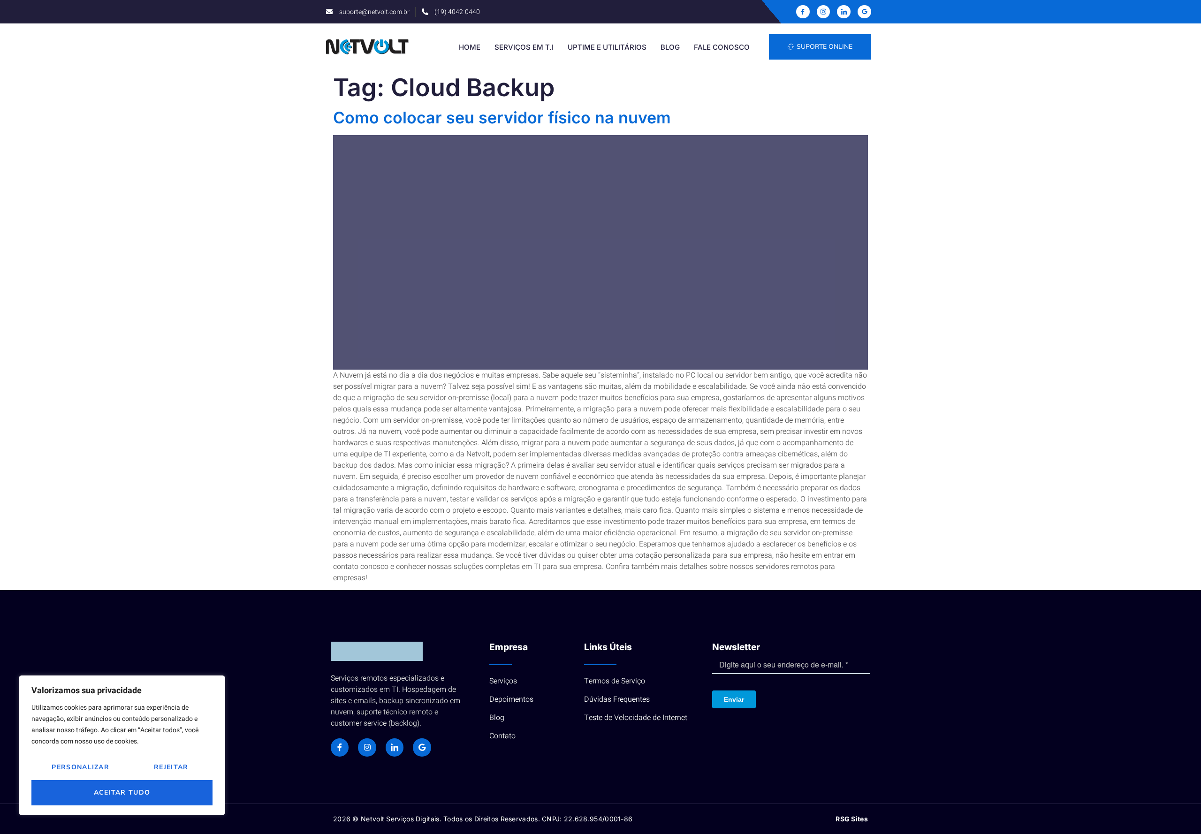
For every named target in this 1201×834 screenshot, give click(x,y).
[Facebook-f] (340, 747)
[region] (122, 745)
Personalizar (80, 767)
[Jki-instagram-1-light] (823, 12)
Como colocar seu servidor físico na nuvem (502, 117)
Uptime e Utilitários (607, 47)
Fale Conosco (722, 47)
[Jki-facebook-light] (803, 12)
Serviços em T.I (524, 47)
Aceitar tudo (122, 792)
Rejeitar (171, 767)
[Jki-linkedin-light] (844, 12)
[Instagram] (367, 747)
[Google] (864, 12)
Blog (670, 47)
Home (469, 47)
